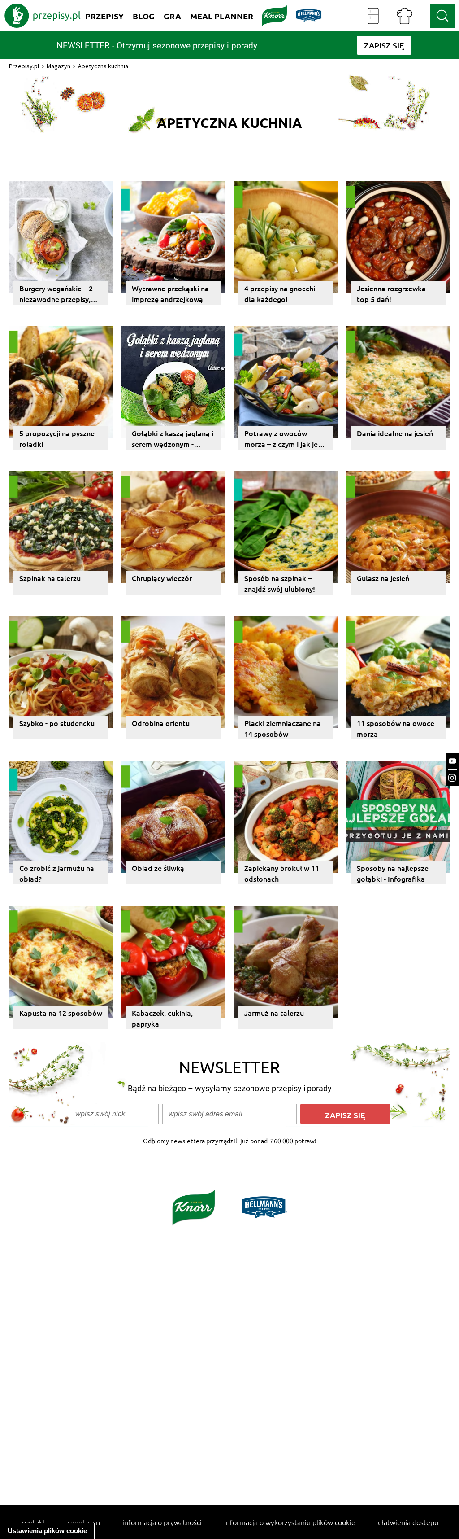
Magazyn (58, 66)
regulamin (84, 1522)
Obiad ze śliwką (158, 868)
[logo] (42, 16)
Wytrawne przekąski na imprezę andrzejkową (170, 293)
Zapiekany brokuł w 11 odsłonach (281, 873)
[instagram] (452, 778)
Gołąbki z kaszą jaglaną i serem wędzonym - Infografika (172, 439)
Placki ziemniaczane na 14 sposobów (282, 728)
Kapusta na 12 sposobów (60, 1013)
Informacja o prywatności (162, 1522)
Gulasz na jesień (383, 578)
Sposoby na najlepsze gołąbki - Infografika (393, 873)
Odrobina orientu (161, 723)
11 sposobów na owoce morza (395, 728)
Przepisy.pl (24, 66)
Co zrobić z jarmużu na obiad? (56, 873)
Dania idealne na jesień (395, 433)
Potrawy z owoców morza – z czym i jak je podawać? (281, 439)
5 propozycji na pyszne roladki (57, 438)
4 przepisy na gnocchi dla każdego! (279, 293)
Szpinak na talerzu (50, 578)
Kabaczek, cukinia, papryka (162, 1018)
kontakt (33, 1522)
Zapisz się (345, 1115)
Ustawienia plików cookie (47, 1531)
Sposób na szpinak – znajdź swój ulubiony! (279, 583)
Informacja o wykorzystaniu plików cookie (289, 1522)
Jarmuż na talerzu (274, 1013)
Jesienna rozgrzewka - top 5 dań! (393, 293)
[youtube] (452, 761)
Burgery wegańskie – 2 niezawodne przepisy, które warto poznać (56, 294)
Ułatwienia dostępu (408, 1522)
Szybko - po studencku (57, 723)
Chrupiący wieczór (162, 578)
